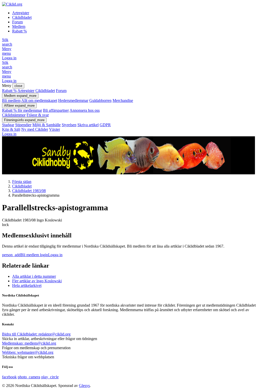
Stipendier (23, 125)
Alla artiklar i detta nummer (34, 276)
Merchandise (123, 100)
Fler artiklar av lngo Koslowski (37, 281)
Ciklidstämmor (14, 115)
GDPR (105, 125)
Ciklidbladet (22, 17)
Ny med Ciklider (34, 129)
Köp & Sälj (11, 129)
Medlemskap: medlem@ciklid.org (29, 343)
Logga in (9, 58)
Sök (7, 42)
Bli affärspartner (56, 110)
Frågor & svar (38, 115)
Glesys (84, 385)
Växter (54, 129)
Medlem (18, 26)
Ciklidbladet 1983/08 (29, 191)
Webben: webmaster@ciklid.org (27, 352)
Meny (6, 51)
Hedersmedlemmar (73, 100)
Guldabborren (100, 100)
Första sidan (21, 181)
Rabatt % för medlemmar (22, 110)
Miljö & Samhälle (46, 125)
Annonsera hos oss (85, 110)
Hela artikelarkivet (26, 285)
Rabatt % (19, 31)
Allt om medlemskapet (39, 100)
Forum (17, 22)
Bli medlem (11, 100)
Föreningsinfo (24, 120)
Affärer (19, 105)
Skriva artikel (88, 125)
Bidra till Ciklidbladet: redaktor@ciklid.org (36, 334)
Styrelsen (69, 125)
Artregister (20, 13)
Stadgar (8, 125)
